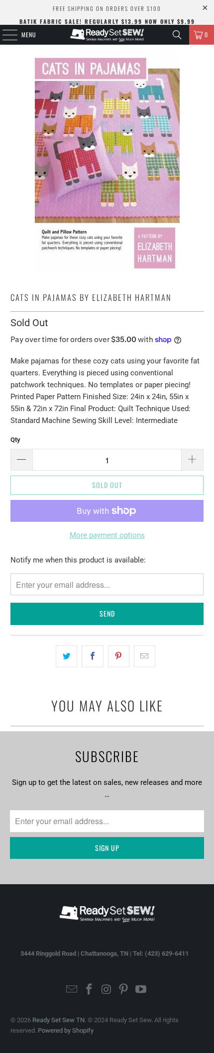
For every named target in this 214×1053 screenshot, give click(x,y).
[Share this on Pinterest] (118, 656)
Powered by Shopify (66, 1030)
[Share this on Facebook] (92, 656)
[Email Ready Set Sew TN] (72, 990)
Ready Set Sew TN (58, 1020)
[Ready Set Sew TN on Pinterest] (123, 990)
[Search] (177, 35)
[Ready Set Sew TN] (107, 35)
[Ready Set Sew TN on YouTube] (141, 990)
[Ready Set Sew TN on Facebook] (89, 990)
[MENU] (4, 35)
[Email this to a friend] (144, 656)
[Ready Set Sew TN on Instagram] (106, 990)
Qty (15, 439)
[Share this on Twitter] (66, 656)
